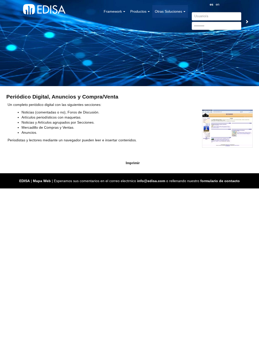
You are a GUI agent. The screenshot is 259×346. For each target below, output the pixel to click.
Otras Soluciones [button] (168, 11)
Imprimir (133, 163)
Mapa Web (42, 181)
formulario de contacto (220, 181)
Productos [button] (138, 11)
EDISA (24, 181)
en (217, 4)
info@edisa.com (151, 181)
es (211, 4)
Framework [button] (113, 11)
